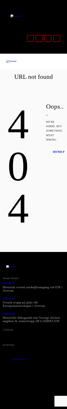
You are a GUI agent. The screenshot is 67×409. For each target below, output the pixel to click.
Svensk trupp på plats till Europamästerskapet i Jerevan (24, 304)
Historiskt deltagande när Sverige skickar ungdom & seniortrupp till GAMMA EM (31, 319)
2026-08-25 (8, 283)
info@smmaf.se (19, 359)
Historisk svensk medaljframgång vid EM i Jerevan (32, 289)
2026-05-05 (8, 314)
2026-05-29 (8, 298)
